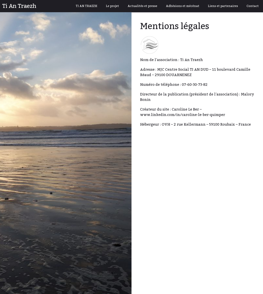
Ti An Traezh (19, 6)
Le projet (112, 6)
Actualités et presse (142, 6)
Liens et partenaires (223, 6)
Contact (253, 6)
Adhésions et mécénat (182, 6)
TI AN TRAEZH (86, 6)
